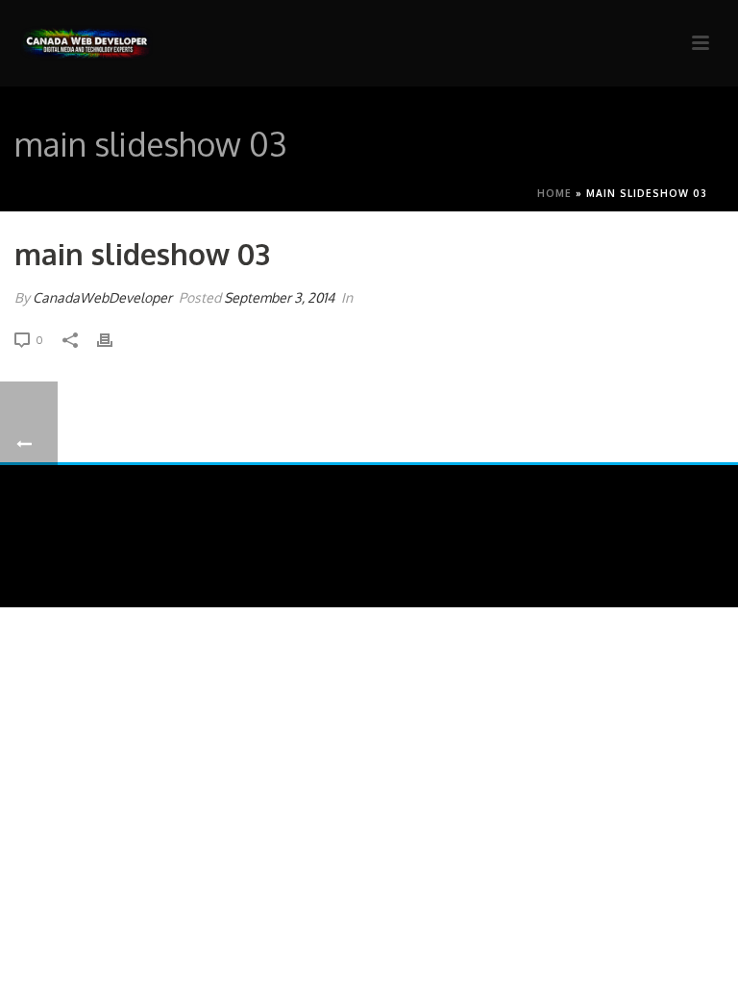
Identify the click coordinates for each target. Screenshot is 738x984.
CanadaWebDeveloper (102, 297)
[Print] (114, 339)
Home (554, 193)
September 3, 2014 (279, 297)
